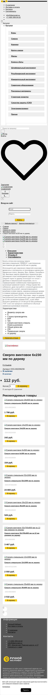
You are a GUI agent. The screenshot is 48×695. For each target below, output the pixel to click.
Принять (26, 690)
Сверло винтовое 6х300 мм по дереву (20, 453)
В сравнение (17, 389)
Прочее (14, 114)
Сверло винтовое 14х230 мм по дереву (20, 428)
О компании (12, 630)
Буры (13, 33)
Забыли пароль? (11, 223)
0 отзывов (7, 365)
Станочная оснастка (19, 97)
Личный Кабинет (14, 624)
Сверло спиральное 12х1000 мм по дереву (22, 562)
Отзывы (12, 255)
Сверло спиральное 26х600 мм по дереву (21, 403)
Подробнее (6, 687)
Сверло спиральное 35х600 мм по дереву (21, 588)
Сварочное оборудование (22, 85)
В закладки (7, 389)
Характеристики (15, 253)
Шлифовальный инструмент (23, 68)
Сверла (14, 39)
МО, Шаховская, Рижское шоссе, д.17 (23, 645)
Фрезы (14, 56)
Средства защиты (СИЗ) (21, 103)
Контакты (11, 632)
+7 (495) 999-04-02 (15, 641)
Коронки (14, 44)
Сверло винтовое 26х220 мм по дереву (20, 506)
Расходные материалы (21, 91)
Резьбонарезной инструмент (23, 74)
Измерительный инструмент (23, 79)
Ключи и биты (17, 62)
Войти (19, 220)
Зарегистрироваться (26, 223)
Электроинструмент (19, 108)
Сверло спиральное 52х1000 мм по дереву (22, 481)
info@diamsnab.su (15, 643)
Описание (12, 251)
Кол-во (6, 386)
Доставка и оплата (15, 626)
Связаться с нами (15, 647)
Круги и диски (17, 50)
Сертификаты (14, 257)
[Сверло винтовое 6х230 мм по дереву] (20, 237)
